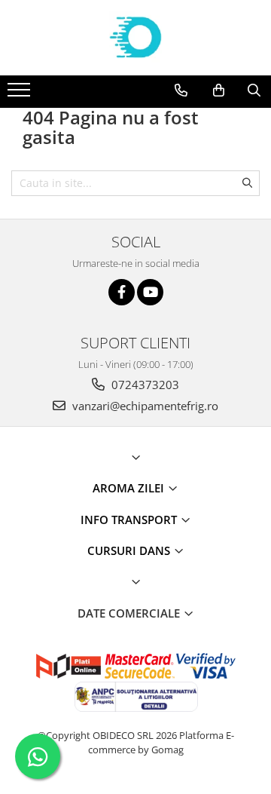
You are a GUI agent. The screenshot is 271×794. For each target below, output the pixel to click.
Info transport (130, 519)
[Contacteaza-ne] (181, 90)
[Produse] (21, 94)
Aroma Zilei (130, 487)
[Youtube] (150, 292)
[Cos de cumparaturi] (218, 90)
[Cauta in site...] (254, 90)
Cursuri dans (130, 550)
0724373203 (143, 384)
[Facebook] (121, 292)
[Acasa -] (135, 37)
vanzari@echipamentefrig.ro (143, 405)
